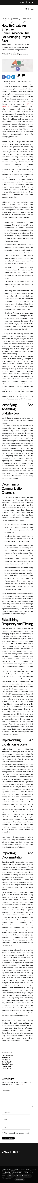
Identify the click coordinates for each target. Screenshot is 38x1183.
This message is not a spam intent (16, 1133)
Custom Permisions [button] (23, 1176)
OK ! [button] (10, 1176)
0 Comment (24, 54)
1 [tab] (17, 68)
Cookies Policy (28, 1172)
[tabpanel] (17, 65)
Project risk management (10, 18)
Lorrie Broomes (7, 53)
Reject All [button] (19, 1179)
